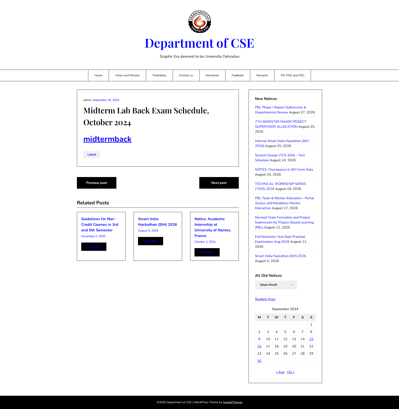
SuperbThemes (233, 402)
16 (259, 346)
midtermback (107, 139)
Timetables (159, 75)
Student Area (265, 299)
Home (98, 75)
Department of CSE (199, 42)
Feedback (238, 75)
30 (259, 361)
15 (311, 339)
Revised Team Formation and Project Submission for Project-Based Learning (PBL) (284, 222)
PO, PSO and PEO (292, 75)
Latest (91, 155)
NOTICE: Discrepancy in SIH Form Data (284, 169)
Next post (219, 183)
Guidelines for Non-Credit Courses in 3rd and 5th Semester (99, 224)
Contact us (186, 75)
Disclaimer (212, 75)
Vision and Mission (127, 75)
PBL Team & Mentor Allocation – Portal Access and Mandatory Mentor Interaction (284, 203)
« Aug (280, 372)
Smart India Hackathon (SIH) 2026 (280, 256)
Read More (93, 247)
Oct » (290, 372)
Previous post (96, 183)
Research (262, 75)
